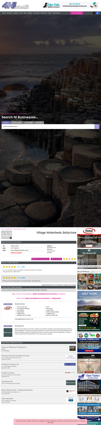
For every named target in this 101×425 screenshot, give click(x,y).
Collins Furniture (8, 373)
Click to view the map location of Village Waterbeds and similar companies (24, 290)
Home (4, 13)
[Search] (97, 126)
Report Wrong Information (41, 259)
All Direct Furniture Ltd (10, 364)
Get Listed (36, 13)
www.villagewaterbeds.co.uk (19, 250)
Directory (9, 13)
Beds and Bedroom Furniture (19, 229)
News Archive (56, 13)
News (49, 13)
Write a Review (57, 259)
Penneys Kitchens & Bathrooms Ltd (15, 356)
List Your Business (76, 13)
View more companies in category (38, 294)
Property (15, 13)
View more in (38, 298)
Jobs (25, 13)
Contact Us (44, 13)
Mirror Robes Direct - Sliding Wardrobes (17, 390)
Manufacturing (9, 229)
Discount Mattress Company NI (14, 347)
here (78, 421)
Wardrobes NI (19, 326)
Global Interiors (20, 304)
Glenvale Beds (7, 399)
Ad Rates (29, 13)
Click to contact (16, 253)
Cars (21, 13)
